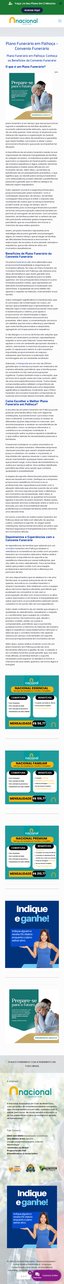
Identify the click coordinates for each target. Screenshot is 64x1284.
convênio (10, 548)
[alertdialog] (32, 7)
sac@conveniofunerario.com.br (25, 1141)
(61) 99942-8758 (16, 1138)
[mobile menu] (59, 21)
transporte (23, 363)
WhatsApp (13, 1144)
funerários (21, 262)
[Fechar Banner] (60, 3)
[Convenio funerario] (32, 21)
